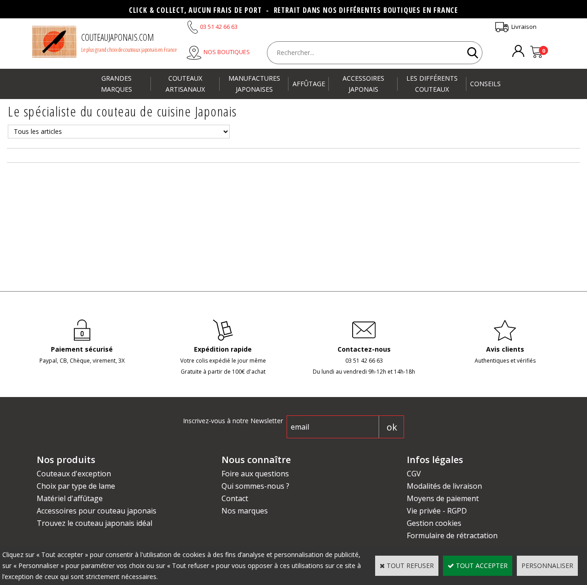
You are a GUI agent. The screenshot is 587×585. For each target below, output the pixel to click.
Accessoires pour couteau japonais (96, 511)
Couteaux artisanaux (185, 84)
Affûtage (309, 83)
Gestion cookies (434, 523)
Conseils (485, 83)
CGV (414, 474)
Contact (235, 498)
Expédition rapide (223, 349)
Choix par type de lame (76, 486)
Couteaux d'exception (74, 474)
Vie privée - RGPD (437, 511)
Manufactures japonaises (254, 84)
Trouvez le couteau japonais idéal (94, 523)
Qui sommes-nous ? (255, 486)
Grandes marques (116, 84)
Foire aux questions (255, 474)
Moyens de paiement (443, 498)
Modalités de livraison (444, 486)
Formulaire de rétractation (452, 535)
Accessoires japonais (363, 84)
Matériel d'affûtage (70, 498)
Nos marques (245, 511)
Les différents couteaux (432, 84)
